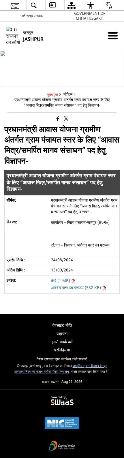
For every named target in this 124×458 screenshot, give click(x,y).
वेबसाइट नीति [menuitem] (62, 325)
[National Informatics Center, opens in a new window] (62, 424)
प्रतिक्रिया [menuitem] (62, 350)
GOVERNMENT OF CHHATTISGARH (89, 16)
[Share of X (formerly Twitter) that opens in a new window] (66, 118)
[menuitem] (14, 5)
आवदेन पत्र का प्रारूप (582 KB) (76, 288)
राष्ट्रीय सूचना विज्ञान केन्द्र (90, 366)
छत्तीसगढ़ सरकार (32, 16)
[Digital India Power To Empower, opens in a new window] (62, 446)
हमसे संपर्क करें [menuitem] (62, 342)
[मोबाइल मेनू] (113, 35)
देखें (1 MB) (61, 281)
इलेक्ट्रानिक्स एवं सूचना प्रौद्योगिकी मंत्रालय (41, 371)
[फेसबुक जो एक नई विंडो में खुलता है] (57, 118)
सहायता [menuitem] (62, 334)
